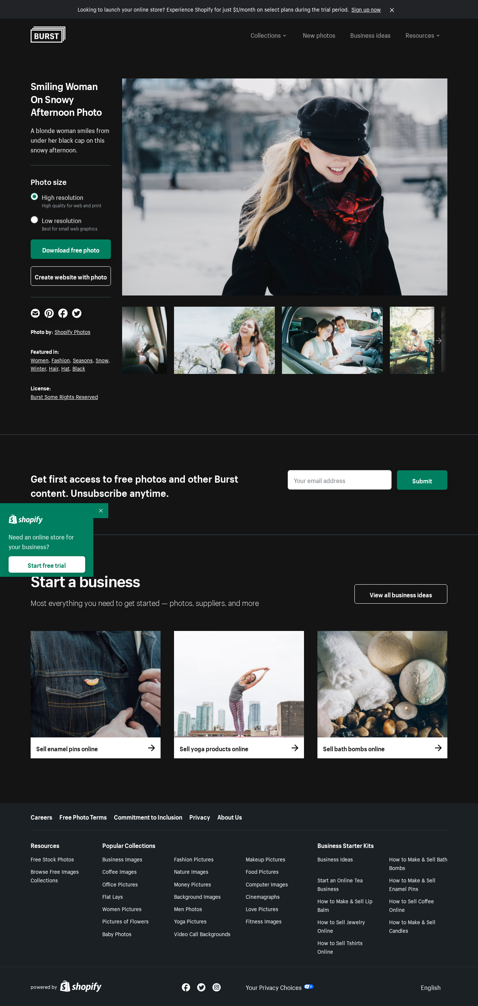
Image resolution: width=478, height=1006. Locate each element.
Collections (266, 34)
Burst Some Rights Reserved (64, 396)
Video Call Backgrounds (202, 933)
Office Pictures (120, 884)
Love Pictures (262, 908)
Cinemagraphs (263, 896)
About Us (229, 816)
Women (40, 360)
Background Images (197, 896)
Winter (38, 368)
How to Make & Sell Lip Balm (344, 905)
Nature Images (191, 871)
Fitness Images (264, 921)
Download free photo (70, 249)
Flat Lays (112, 896)
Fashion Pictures (194, 859)
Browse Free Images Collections (55, 875)
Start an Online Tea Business (340, 884)
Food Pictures (262, 871)
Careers (41, 816)
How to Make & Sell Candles (412, 925)
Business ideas (370, 34)
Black (78, 368)
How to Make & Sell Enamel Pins (412, 884)
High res (223, 366)
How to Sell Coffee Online (411, 905)
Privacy (199, 816)
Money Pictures (192, 884)
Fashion (61, 360)
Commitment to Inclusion (148, 816)
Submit (422, 480)
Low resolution (61, 220)
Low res (147, 366)
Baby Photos (116, 933)
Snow (102, 360)
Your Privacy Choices (274, 986)
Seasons (83, 360)
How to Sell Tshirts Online (340, 946)
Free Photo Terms (83, 816)
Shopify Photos (72, 331)
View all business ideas (401, 594)
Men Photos (188, 908)
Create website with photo (71, 276)
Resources (420, 34)
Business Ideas (335, 859)
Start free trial (47, 564)
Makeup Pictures (265, 859)
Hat (65, 368)
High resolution (62, 197)
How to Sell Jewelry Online (341, 925)
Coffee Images (119, 871)
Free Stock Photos (52, 859)
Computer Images (267, 884)
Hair (53, 368)
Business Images (122, 859)
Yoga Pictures (190, 921)
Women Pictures (122, 908)
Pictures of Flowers (125, 921)
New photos (319, 34)
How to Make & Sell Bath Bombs (418, 863)
